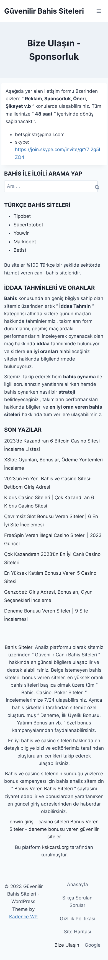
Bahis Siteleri (19, 647)
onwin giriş (22, 821)
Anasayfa (77, 884)
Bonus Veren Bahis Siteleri (43, 788)
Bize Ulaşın (67, 945)
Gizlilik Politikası (77, 918)
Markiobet (25, 241)
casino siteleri (53, 821)
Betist (20, 250)
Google (93, 945)
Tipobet (22, 216)
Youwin (22, 233)
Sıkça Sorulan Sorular (77, 901)
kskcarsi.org (55, 847)
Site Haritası (77, 931)
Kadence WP (23, 916)
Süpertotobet (28, 225)
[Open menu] (99, 11)
